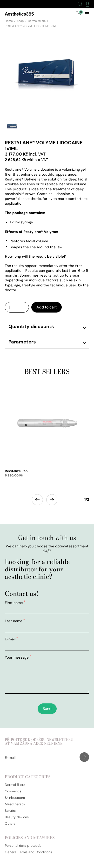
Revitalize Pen (16, 471)
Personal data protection (24, 845)
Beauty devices (17, 817)
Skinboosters (15, 797)
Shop (20, 21)
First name (15, 602)
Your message (18, 657)
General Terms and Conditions (28, 852)
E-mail (11, 639)
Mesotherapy (15, 804)
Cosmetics (13, 791)
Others (10, 823)
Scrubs (10, 810)
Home (9, 21)
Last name (15, 621)
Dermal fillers (37, 21)
